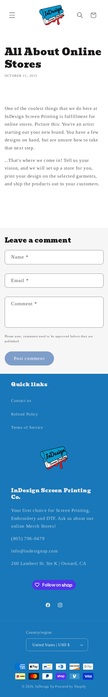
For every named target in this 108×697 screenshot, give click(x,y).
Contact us (21, 400)
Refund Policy (24, 414)
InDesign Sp (44, 686)
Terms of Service (27, 427)
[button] (12, 15)
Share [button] (15, 93)
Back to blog (58, 208)
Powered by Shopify (70, 686)
